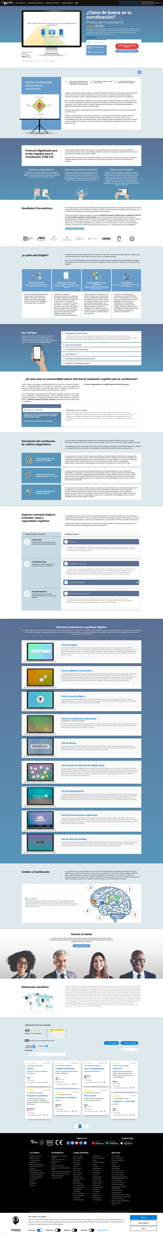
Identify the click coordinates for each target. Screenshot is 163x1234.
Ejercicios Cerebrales (118, 1175)
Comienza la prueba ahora (127, 46)
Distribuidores (116, 1168)
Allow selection (143, 1223)
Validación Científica (52, 3)
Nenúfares (96, 1193)
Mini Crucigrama (78, 1158)
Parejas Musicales (78, 1195)
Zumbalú (95, 1166)
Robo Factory (77, 1168)
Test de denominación (72, 791)
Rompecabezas (97, 1177)
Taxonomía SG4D (56, 1178)
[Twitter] (72, 1143)
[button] (44, 1082)
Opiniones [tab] (29, 1046)
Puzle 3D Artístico (78, 1200)
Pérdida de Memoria (36, 1170)
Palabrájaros (96, 1197)
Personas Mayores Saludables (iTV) (60, 1168)
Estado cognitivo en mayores (60, 1173)
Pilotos (53, 1163)
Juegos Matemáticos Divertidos (121, 1196)
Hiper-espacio (97, 1172)
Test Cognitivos (20, 3)
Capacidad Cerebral (36, 1166)
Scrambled (76, 1191)
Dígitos (95, 1164)
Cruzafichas (96, 1191)
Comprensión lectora (118, 1198)
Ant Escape (76, 1170)
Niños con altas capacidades (120, 1200)
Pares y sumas (97, 1181)
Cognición (33, 1168)
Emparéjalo (76, 1181)
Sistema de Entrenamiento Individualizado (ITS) (120, 1177)
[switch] (58, 1230)
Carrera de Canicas (79, 1187)
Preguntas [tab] (42, 1046)
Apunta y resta (97, 1183)
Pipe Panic (76, 1162)
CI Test (114, 1205)
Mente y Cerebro (35, 1158)
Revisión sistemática (57, 1175)
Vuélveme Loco (77, 1177)
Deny (143, 1228)
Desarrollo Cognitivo (118, 1172)
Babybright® (115, 1166)
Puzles (95, 1160)
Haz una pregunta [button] (112, 1043)
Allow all (143, 1217)
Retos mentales (116, 1203)
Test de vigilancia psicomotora (76, 670)
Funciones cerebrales (36, 1175)
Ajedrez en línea (78, 1156)
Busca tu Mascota (78, 1193)
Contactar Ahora (81, 946)
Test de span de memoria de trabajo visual (82, 765)
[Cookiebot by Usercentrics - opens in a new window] (16, 1230)
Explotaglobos (97, 1168)
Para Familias (116, 1156)
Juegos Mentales (117, 1190)
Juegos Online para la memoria (121, 1194)
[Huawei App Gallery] (98, 1143)
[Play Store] (112, 1143)
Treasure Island (78, 1172)
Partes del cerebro (35, 1160)
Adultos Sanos (55, 1161)
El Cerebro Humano (35, 1156)
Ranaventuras (97, 1156)
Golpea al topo (97, 1195)
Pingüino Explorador (99, 1162)
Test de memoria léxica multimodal (79, 815)
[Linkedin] (85, 1143)
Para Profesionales (117, 1158)
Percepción (33, 1183)
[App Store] (126, 1143)
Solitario (75, 1166)
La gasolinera (97, 1179)
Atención (32, 1185)
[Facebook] (68, 1143)
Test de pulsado (69, 645)
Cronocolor (76, 1197)
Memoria (32, 1181)
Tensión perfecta (98, 1187)
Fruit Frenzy (76, 1160)
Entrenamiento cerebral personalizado (119, 1187)
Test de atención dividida (74, 839)
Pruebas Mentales (117, 1180)
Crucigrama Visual (78, 1179)
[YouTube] (76, 1143)
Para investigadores (118, 1160)
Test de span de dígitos (73, 696)
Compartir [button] (32, 1080)
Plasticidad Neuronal (36, 1164)
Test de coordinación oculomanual (78, 718)
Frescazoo (96, 1175)
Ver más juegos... (98, 1200)
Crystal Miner (77, 1164)
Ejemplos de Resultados (127, 51)
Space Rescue (77, 1183)
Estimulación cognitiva (118, 1182)
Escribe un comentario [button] (130, 1043)
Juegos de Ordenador (58, 1159)
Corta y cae (96, 1189)
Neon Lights (77, 1175)
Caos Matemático (78, 1185)
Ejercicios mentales (117, 1184)
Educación (115, 1162)
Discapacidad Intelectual (37, 1172)
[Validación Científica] (81, 245)
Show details (102, 1230)
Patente (114, 1164)
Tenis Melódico (77, 1189)
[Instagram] (81, 1143)
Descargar (51, 60)
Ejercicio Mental (116, 1192)
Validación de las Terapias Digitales (59, 1156)
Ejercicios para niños (118, 1170)
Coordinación (34, 1179)
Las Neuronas (34, 1162)
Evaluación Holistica (57, 1166)
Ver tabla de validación (74, 228)
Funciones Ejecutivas (36, 1177)
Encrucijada (96, 1170)
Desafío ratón (97, 1185)
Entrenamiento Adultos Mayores (61, 1171)
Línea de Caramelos (99, 1158)
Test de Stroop (68, 743)
